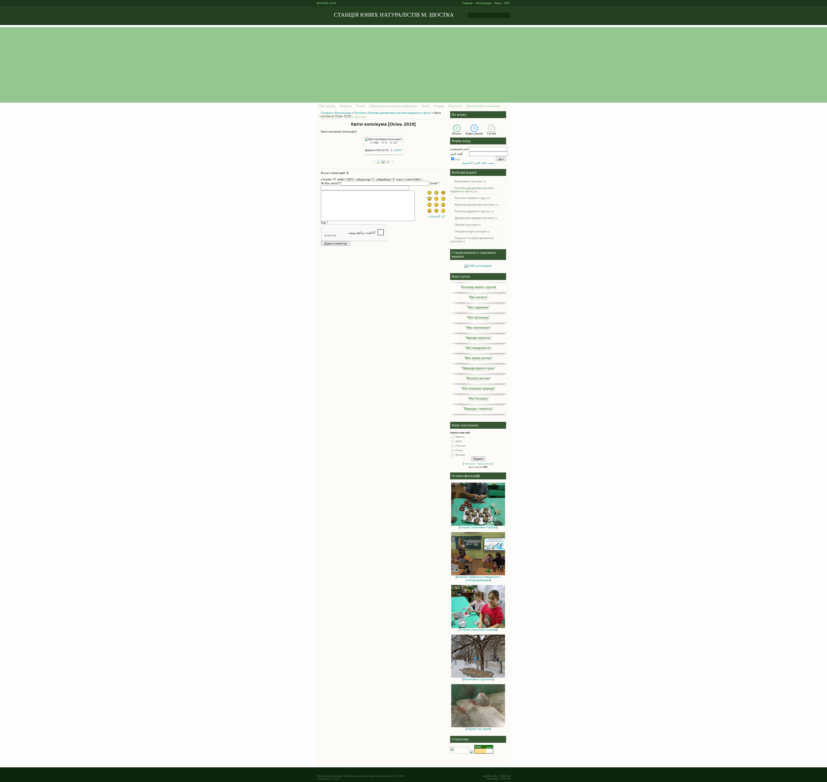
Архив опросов (484, 464)
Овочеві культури (466, 224)
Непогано (460, 445)
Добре (458, 441)
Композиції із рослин (468, 181)
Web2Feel (505, 776)
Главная (467, 3)
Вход (498, 3)
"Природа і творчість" (478, 408)
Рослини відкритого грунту (472, 211)
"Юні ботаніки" (478, 398)
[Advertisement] (413, 57)
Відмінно (460, 436)
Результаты (470, 464)
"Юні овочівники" (478, 327)
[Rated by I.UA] (459, 752)
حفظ (457, 159)
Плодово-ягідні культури (471, 231)
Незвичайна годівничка (478, 679)
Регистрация (483, 3)
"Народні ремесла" (478, 337)
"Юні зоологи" (478, 297)
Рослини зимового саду (470, 198)
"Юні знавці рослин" (478, 358)
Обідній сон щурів (478, 728)
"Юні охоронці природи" (478, 388)
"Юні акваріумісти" (478, 347)
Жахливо (460, 455)
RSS (507, 3)
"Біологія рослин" (478, 378)
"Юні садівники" (478, 307)
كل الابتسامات (436, 216)
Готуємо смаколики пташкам (478, 527)
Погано (459, 450)
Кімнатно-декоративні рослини (474, 204)
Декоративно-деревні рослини (474, 218)
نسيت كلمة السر (484, 162)
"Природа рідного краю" (478, 368)
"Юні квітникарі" (478, 317)
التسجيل (467, 162)
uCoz (336, 778)
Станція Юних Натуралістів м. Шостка (394, 15)
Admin (398, 150)
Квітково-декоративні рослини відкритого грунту (399, 112)
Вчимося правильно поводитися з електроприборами (479, 578)
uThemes (505, 778)
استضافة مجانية (324, 778)
